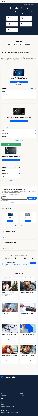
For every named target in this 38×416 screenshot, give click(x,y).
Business (15, 44)
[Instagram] (5, 410)
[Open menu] (36, 1)
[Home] (4, 1)
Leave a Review (33, 263)
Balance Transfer (17, 277)
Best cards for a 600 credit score (9, 292)
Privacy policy (3, 402)
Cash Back (25, 277)
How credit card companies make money (26, 314)
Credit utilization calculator (10, 248)
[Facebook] (1, 410)
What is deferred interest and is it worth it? (27, 356)
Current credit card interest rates (6, 314)
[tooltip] (7, 88)
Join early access (32, 198)
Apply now (19, 82)
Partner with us (22, 395)
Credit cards (2, 391)
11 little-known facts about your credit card (27, 335)
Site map (21, 389)
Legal (1, 400)
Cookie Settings (3, 404)
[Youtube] (8, 410)
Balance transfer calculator (10, 242)
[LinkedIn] (6, 410)
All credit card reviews (19, 225)
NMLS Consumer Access (17, 381)
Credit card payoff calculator (10, 237)
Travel (21, 44)
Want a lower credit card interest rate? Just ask (9, 356)
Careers (21, 391)
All (5, 277)
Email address (3, 196)
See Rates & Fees (19, 101)
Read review (10, 220)
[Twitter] (3, 410)
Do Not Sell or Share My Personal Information (7, 406)
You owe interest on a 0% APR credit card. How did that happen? (27, 294)
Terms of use (3, 408)
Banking (2, 389)
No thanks (35, 265)
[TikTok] (10, 410)
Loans (1, 393)
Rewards (9, 44)
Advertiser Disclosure (34, 4)
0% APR (10, 277)
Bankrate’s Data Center (4, 395)
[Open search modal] (34, 1)
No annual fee (27, 44)
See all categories (4, 49)
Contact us (21, 393)
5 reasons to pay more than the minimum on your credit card (9, 335)
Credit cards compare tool (10, 231)
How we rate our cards (27, 4)
